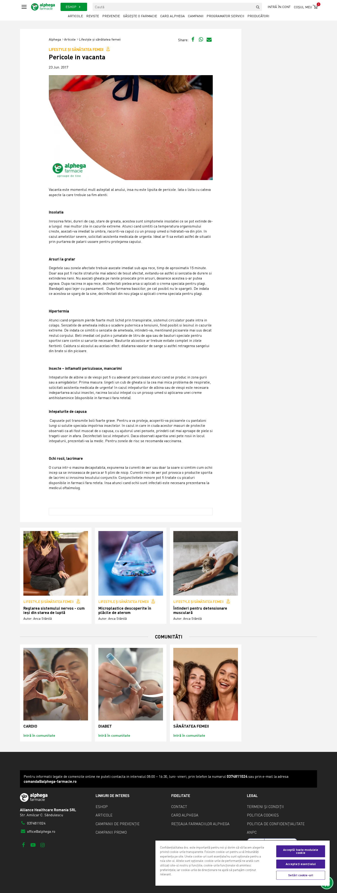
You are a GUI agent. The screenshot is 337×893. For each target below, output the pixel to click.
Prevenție (111, 16)
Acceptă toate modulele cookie (300, 851)
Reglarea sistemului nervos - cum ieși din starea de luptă (54, 610)
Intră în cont (279, 7)
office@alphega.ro (40, 831)
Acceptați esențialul (301, 864)
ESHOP (71, 7)
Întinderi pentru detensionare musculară (200, 610)
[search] (258, 7)
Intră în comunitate (39, 735)
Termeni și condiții (265, 806)
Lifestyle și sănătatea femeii (100, 39)
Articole (75, 16)
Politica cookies (263, 815)
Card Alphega (172, 16)
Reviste (92, 16)
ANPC (252, 832)
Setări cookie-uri (300, 875)
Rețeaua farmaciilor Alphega (200, 824)
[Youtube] (32, 844)
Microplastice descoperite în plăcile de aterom (124, 610)
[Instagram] (42, 844)
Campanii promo (111, 832)
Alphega (55, 39)
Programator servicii (225, 16)
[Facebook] (23, 844)
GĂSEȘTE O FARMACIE (140, 16)
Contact (179, 806)
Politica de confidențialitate (276, 824)
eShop (102, 806)
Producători (258, 16)
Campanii (195, 16)
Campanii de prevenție (118, 824)
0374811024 (35, 823)
